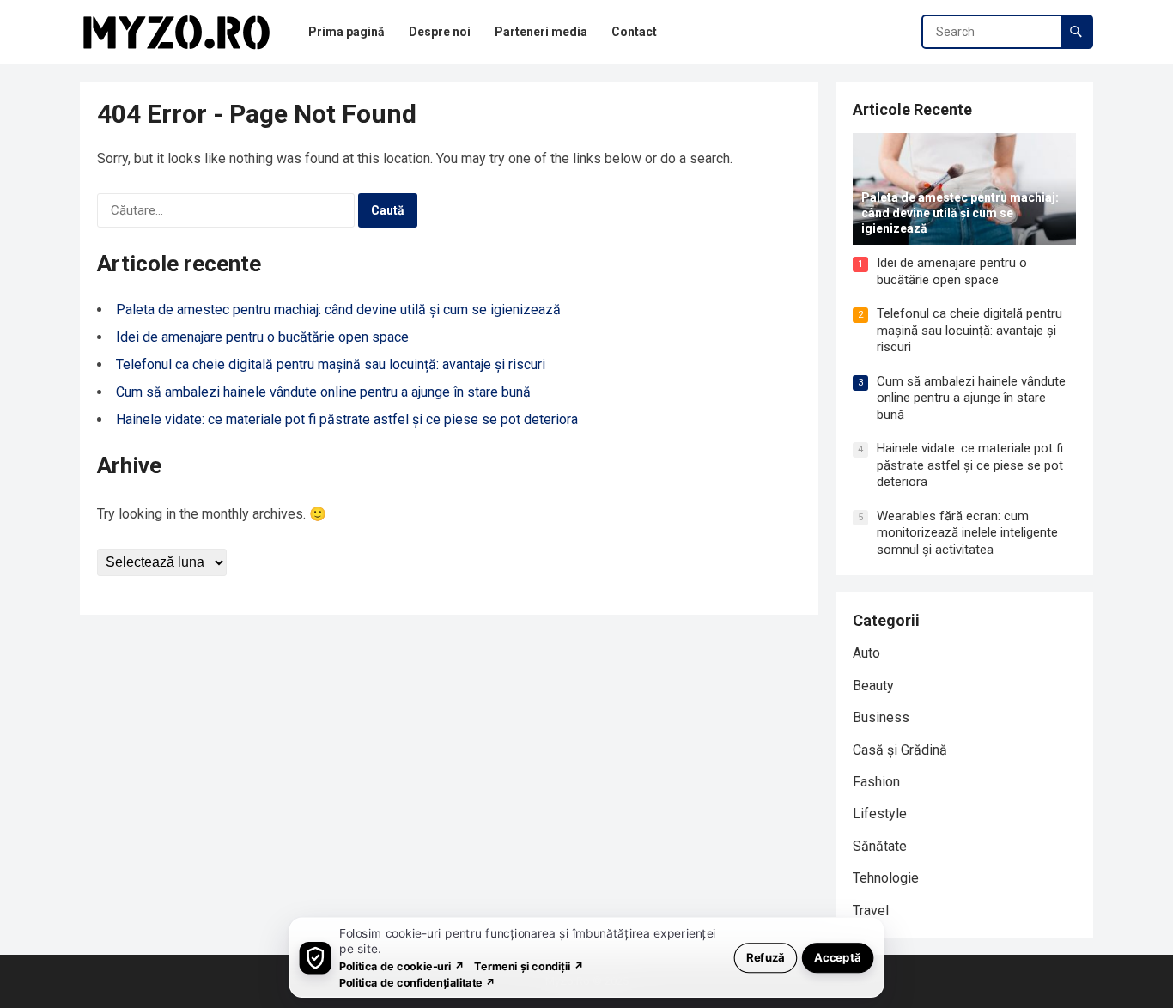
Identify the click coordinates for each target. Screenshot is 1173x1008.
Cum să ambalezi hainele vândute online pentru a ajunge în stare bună (323, 392)
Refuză (765, 957)
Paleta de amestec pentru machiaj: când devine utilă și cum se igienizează (338, 309)
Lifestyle (880, 813)
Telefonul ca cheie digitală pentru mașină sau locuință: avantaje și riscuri (330, 364)
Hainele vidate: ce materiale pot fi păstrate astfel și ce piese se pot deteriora (347, 419)
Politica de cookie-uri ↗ (402, 965)
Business (881, 717)
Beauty (873, 685)
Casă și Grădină (900, 750)
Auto (866, 653)
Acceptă (837, 957)
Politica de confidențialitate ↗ (417, 981)
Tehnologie (886, 878)
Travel (871, 910)
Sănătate (880, 846)
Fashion (876, 782)
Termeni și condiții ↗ (529, 965)
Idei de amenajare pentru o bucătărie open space (262, 337)
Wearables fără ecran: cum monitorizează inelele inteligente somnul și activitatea (967, 532)
